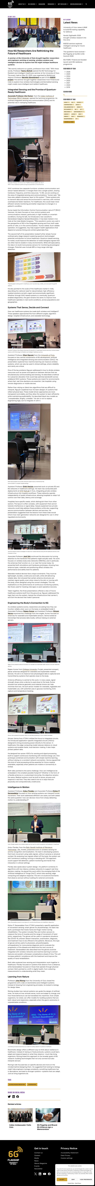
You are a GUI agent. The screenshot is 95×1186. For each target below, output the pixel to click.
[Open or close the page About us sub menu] (25, 4)
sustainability (79, 111)
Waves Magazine (40, 1163)
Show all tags (69, 122)
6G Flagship (68, 109)
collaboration (69, 107)
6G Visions (31, 4)
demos (66, 116)
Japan (73, 114)
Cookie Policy (71, 1183)
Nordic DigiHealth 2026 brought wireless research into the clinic (74, 37)
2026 (68, 72)
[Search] (86, 4)
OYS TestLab (24, 491)
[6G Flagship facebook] (49, 1174)
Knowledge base (75, 4)
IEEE (80, 114)
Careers (37, 1155)
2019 (68, 87)
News (36, 1161)
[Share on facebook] (17, 1096)
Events (36, 1166)
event (66, 102)
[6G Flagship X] (35, 1174)
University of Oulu (48, 355)
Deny (73, 1179)
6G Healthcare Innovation (17, 1084)
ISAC (73, 116)
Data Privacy (78, 1183)
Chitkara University (30, 669)
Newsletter (38, 1169)
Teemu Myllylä (26, 71)
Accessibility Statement (69, 1153)
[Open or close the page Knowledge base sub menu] (82, 4)
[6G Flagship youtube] (44, 1174)
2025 (68, 74)
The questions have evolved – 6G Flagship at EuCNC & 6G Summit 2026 (74, 54)
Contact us (38, 1153)
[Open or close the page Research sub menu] (55, 4)
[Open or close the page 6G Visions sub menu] (36, 4)
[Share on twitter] (9, 1096)
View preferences (86, 1179)
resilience (68, 111)
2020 (68, 85)
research (80, 116)
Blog (78, 104)
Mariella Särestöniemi (30, 77)
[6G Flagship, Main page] (15, 1156)
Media (36, 1158)
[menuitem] (21, 4)
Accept (62, 1179)
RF (77, 118)
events (80, 102)
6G (73, 102)
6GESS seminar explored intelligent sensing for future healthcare (74, 46)
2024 (68, 76)
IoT (81, 109)
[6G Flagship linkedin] (40, 1174)
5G (76, 109)
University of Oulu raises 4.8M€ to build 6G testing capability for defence (75, 29)
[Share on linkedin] (13, 1096)
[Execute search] (64, 95)
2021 (68, 83)
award (66, 114)
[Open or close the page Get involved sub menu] (67, 4)
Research (51, 4)
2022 (68, 81)
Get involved (62, 4)
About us (21, 4)
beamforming (69, 118)
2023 (68, 78)
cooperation (32, 1084)
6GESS (79, 107)
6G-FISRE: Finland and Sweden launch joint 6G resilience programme (75, 62)
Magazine (42, 4)
